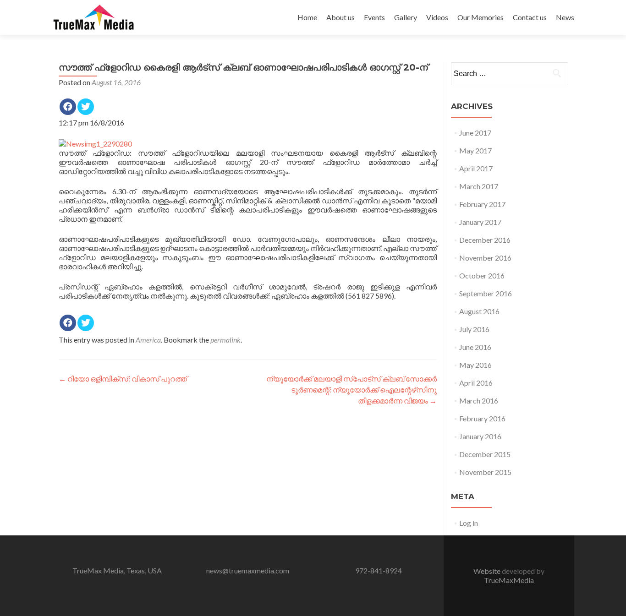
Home (307, 17)
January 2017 (480, 222)
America (148, 339)
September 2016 (485, 293)
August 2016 (479, 311)
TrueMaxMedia (509, 580)
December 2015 (485, 454)
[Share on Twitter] (85, 106)
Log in (468, 522)
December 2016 (485, 239)
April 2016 (476, 382)
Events (374, 17)
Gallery (405, 17)
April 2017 (476, 168)
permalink (225, 339)
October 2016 (482, 275)
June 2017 (475, 132)
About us (340, 17)
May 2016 (475, 364)
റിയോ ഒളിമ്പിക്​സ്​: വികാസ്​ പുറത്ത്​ (123, 378)
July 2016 (474, 329)
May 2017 (475, 150)
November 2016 (485, 257)
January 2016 (480, 436)
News (565, 17)
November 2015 (485, 472)
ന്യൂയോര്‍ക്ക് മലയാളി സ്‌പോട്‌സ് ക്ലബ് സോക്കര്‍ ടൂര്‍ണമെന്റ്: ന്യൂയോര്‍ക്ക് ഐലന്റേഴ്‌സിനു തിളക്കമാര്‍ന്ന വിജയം (351, 389)
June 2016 (475, 347)
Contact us (530, 17)
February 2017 (482, 204)
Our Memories (480, 17)
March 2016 (478, 400)
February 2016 (482, 418)
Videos (437, 17)
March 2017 (478, 186)
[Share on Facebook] (68, 106)
